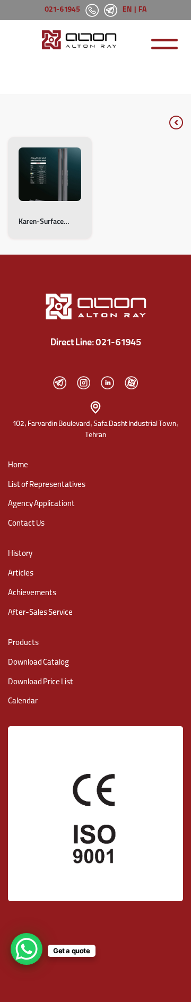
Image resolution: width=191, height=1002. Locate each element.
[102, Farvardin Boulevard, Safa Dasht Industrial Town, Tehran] (95, 407)
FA (142, 10)
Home (18, 466)
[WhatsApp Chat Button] (26, 949)
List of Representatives (46, 485)
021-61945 (62, 10)
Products (23, 643)
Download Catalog (38, 663)
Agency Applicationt (41, 504)
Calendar (23, 702)
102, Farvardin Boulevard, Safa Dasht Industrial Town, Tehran (95, 430)
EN (127, 10)
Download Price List (40, 683)
